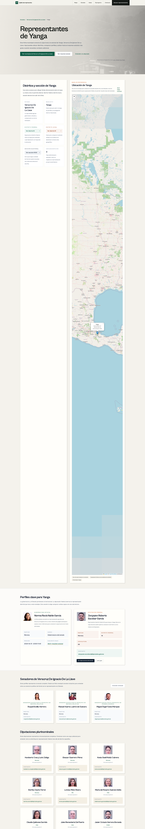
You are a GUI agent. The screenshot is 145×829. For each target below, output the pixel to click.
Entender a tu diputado (82, 54)
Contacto (107, 2)
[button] (97, 333)
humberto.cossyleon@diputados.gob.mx (34, 769)
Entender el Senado (117, 685)
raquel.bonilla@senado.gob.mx (32, 719)
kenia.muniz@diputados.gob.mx (103, 769)
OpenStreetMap (112, 574)
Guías (90, 2)
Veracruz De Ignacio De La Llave (36, 19)
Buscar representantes (121, 2)
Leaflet (105, 574)
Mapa (75, 2)
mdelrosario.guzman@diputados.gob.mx (105, 801)
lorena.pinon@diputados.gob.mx (67, 801)
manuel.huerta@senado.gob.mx (67, 719)
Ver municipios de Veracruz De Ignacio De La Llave (37, 54)
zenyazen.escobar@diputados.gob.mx (91, 654)
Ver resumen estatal (64, 54)
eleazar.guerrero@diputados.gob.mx (69, 769)
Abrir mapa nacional (119, 89)
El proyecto (98, 2)
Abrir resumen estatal (55, 644)
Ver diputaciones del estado (85, 660)
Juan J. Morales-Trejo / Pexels (119, 60)
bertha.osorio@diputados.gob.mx (33, 801)
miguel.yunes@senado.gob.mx (103, 719)
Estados (83, 2)
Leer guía (99, 660)
